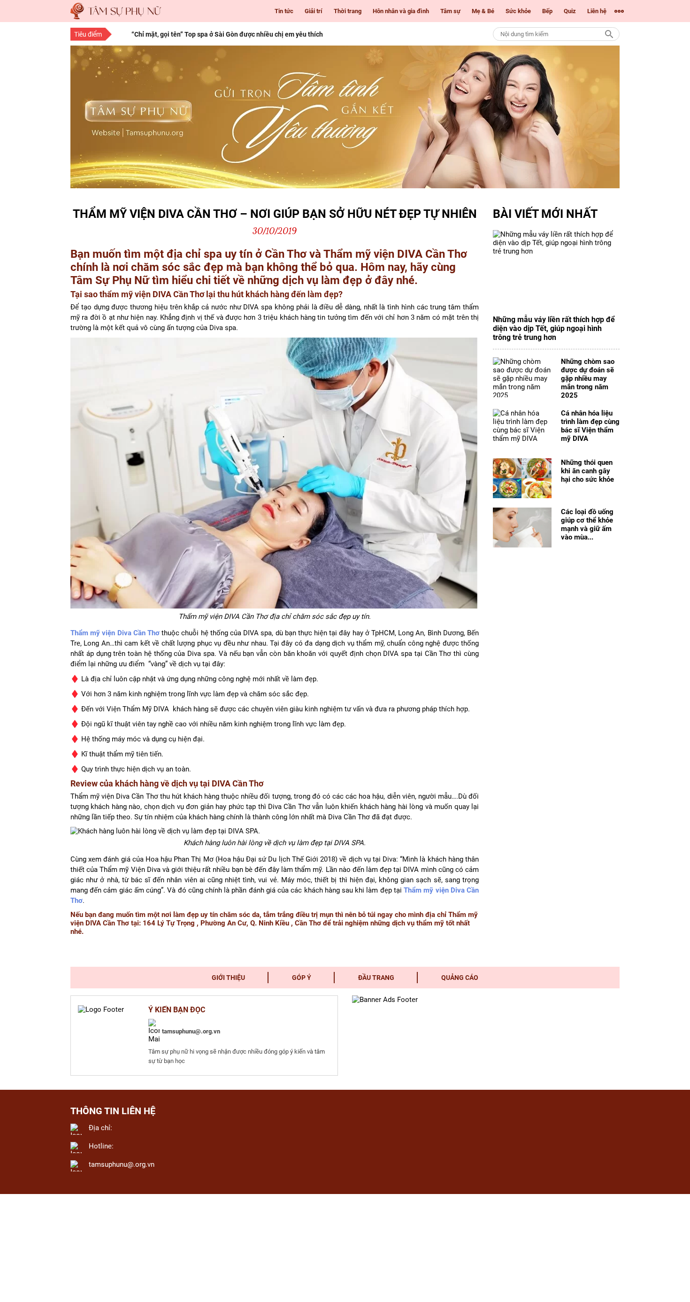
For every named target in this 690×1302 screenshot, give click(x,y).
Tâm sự (450, 11)
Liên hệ (596, 11)
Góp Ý (301, 977)
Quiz (570, 11)
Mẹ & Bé (483, 11)
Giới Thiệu (228, 977)
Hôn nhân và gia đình (401, 11)
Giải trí (313, 11)
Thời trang (347, 11)
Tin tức (284, 11)
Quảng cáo (459, 977)
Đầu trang (376, 977)
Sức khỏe (518, 11)
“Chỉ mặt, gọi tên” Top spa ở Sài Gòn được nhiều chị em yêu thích (227, 34)
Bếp (547, 11)
